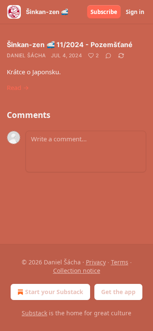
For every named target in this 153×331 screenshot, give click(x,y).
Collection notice (76, 270)
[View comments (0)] (108, 55)
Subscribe (104, 12)
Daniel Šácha (26, 55)
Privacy (96, 262)
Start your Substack (54, 292)
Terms (119, 262)
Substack (34, 313)
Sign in (135, 12)
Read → (18, 87)
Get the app (118, 292)
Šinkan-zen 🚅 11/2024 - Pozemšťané (70, 44)
